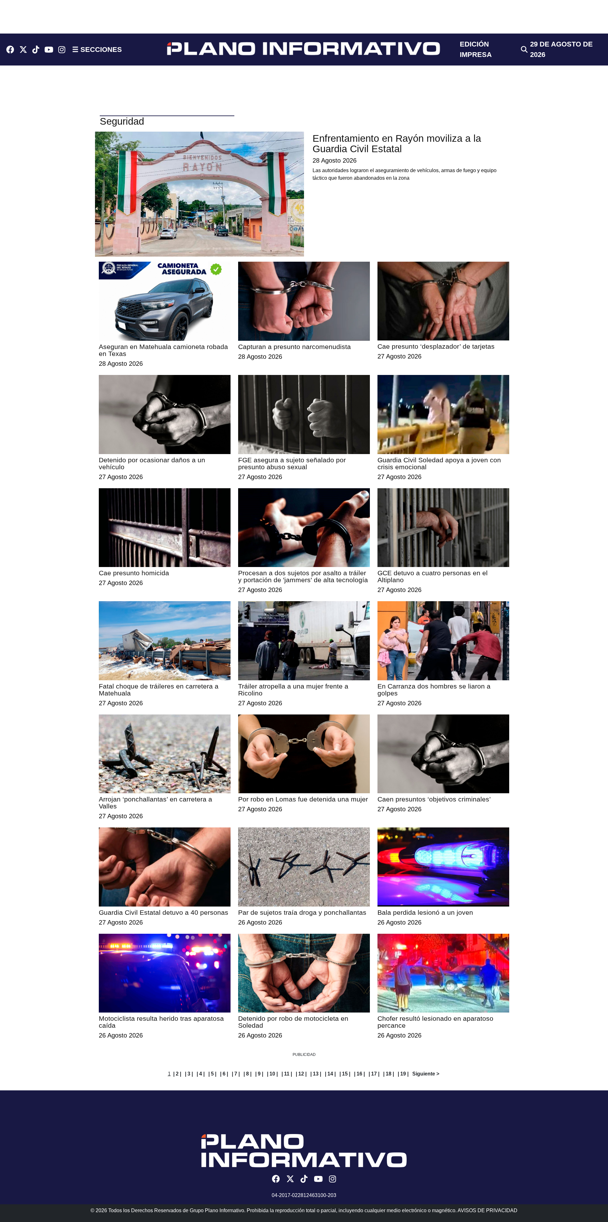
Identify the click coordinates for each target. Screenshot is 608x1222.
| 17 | (374, 1073)
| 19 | (403, 1073)
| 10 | (272, 1073)
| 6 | (224, 1073)
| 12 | (301, 1073)
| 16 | (359, 1073)
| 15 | (344, 1073)
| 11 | (287, 1073)
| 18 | (388, 1073)
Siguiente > (425, 1073)
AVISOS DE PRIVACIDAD (487, 1210)
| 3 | (189, 1073)
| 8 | (247, 1073)
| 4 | (201, 1073)
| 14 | (330, 1073)
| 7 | (236, 1073)
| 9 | (259, 1073)
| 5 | (212, 1073)
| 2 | (177, 1073)
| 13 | (315, 1073)
